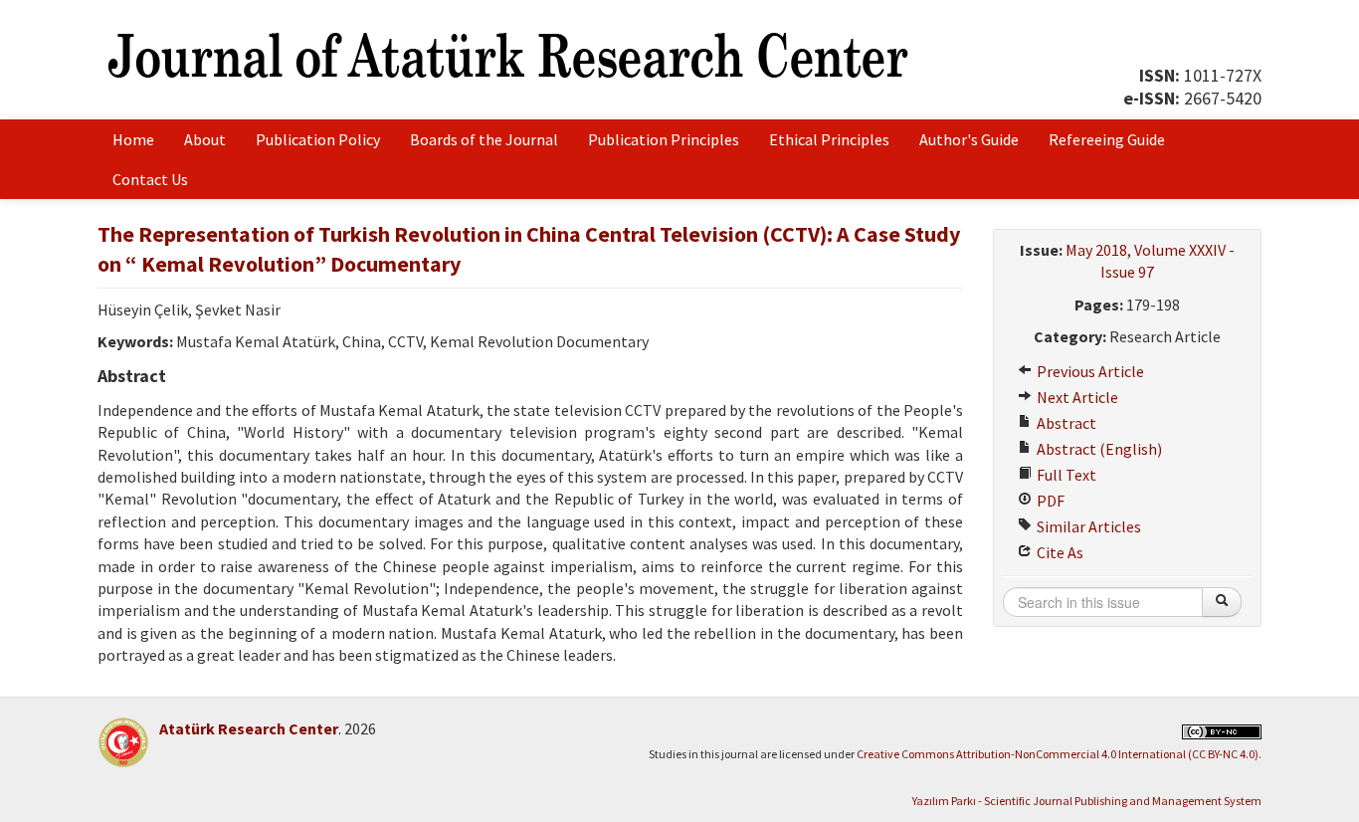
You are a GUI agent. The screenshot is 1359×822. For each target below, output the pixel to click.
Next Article (1076, 397)
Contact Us (150, 179)
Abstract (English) (1098, 449)
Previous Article (1089, 371)
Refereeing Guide (1107, 139)
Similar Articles (1087, 526)
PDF (1049, 501)
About (205, 139)
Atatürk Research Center (248, 728)
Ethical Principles (829, 139)
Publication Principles (663, 139)
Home (133, 139)
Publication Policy (318, 139)
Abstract (1065, 423)
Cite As (1058, 552)
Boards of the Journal (484, 139)
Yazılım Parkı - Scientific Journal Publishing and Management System (1087, 800)
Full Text (1065, 475)
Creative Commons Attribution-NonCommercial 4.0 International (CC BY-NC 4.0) (1058, 753)
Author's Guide (969, 139)
